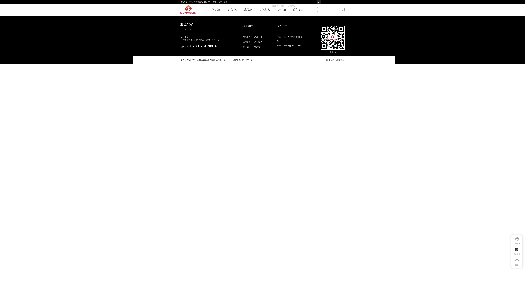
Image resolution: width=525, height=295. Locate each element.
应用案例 (249, 9)
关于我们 (281, 9)
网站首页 (216, 9)
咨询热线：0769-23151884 (283, 6)
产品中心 (232, 9)
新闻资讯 (265, 9)
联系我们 (297, 9)
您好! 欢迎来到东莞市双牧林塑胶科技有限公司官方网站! (205, 2)
